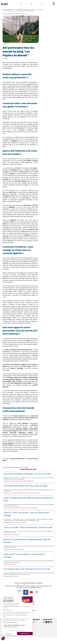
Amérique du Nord (7, 481)
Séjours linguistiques (27, 481)
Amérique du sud (7, 534)
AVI (30, 493)
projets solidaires (8, 444)
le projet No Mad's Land (17, 458)
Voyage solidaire (34, 507)
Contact (33, 622)
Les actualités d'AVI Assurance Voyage (25, 9)
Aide (32, 623)
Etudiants (21, 481)
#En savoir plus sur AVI (20, 13)
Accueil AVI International (8, 9)
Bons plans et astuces (35, 493)
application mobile (25, 432)
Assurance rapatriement (16, 493)
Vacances (29, 507)
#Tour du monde (7, 13)
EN (31, 3)
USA (32, 481)
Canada (13, 564)
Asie (12, 534)
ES (42, 3)
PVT (15, 564)
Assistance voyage (7, 493)
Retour (5, 44)
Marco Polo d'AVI (20, 416)
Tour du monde (39, 9)
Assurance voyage (15, 481)
